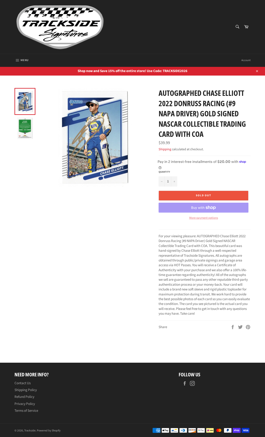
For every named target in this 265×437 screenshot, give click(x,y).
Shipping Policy (25, 390)
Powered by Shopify (48, 430)
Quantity (164, 172)
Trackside (30, 430)
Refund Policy (24, 396)
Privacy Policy (24, 403)
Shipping (165, 149)
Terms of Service (26, 410)
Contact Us (22, 383)
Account (246, 60)
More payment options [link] (203, 218)
